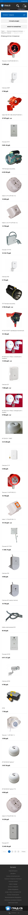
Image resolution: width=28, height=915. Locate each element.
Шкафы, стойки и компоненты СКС (13, 892)
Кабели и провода (13, 884)
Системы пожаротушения (13, 894)
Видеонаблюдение (13, 870)
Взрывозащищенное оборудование (13, 897)
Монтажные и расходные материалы (13, 900)
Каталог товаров (8, 15)
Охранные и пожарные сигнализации (13, 878)
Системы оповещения (13, 886)
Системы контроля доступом (13, 876)
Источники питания (13, 881)
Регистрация (7, 9)
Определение (24, 1)
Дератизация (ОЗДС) (13, 902)
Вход (2, 9)
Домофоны (13, 873)
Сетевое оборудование (13, 889)
